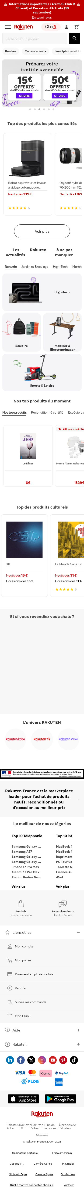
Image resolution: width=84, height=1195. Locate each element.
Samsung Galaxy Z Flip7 (28, 857)
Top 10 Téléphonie (27, 836)
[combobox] (35, 39)
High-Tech (60, 266)
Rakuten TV (25, 1126)
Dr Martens (68, 1174)
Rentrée (11, 266)
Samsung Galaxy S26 (27, 846)
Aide (16, 1030)
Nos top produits (14, 412)
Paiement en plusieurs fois (34, 974)
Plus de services (50, 1126)
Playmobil (68, 1163)
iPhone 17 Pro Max (25, 867)
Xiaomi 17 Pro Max (25, 872)
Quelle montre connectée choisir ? (31, 1185)
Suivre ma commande (30, 1002)
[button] (42, 10)
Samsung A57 (22, 851)
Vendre (20, 988)
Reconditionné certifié (47, 412)
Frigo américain (62, 1153)
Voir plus (42, 231)
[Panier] (76, 27)
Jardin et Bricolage (34, 266)
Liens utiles (22, 932)
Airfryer (69, 1185)
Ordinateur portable (25, 1153)
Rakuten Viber (37, 1126)
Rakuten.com (42, 1135)
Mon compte (24, 946)
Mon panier (23, 960)
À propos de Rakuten (67, 1126)
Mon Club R (23, 1016)
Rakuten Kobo (13, 1126)
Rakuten (20, 1044)
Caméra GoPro (43, 1163)
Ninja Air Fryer (18, 1174)
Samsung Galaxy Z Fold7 (28, 862)
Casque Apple (44, 1174)
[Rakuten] (22, 27)
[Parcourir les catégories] (8, 27)
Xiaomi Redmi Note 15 (28, 877)
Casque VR (17, 1163)
